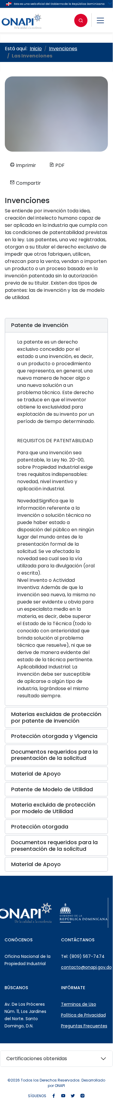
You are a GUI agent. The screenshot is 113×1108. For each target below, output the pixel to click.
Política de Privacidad (83, 1015)
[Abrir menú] (100, 20)
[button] (56, 325)
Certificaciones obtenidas (36, 1058)
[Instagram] (82, 1096)
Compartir (28, 183)
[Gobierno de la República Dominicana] (83, 913)
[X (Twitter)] (72, 1096)
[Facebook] (53, 1096)
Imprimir (25, 165)
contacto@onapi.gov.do (86, 967)
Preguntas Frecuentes (84, 1026)
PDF (59, 165)
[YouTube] (63, 1096)
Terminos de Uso (78, 1004)
